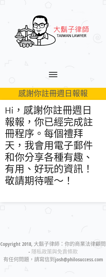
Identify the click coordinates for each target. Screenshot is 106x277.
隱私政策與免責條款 (54, 251)
